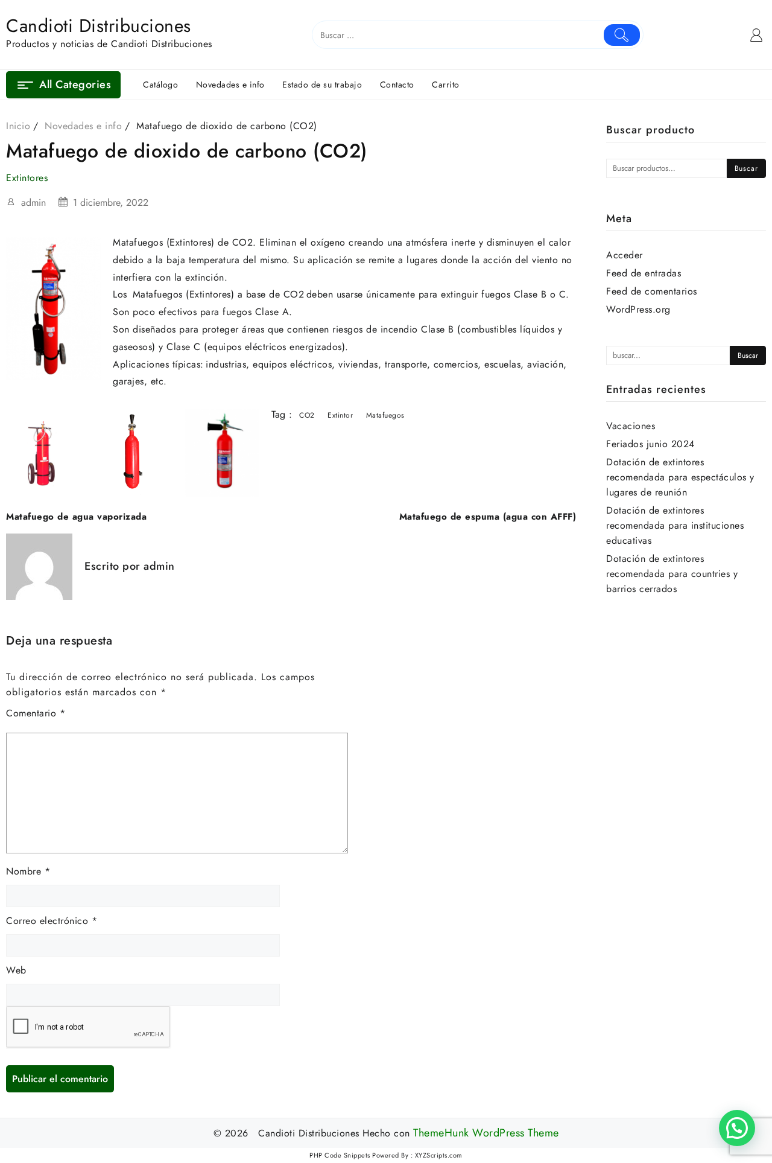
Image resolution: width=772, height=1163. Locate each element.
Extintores (27, 178)
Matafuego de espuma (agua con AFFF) (488, 516)
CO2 (307, 415)
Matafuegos (385, 415)
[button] (737, 1128)
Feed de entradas (643, 273)
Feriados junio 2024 (650, 444)
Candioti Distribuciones (98, 26)
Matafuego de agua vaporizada (76, 516)
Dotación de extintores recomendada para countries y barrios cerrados (672, 574)
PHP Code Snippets (339, 1155)
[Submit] (622, 35)
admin (33, 202)
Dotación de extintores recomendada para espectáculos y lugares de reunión (680, 477)
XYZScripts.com (439, 1155)
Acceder (624, 255)
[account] (757, 35)
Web (16, 970)
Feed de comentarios (651, 291)
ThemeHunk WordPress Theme (486, 1133)
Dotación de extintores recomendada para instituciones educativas (675, 525)
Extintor (340, 415)
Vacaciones (630, 426)
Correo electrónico (51, 921)
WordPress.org (638, 309)
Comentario (35, 713)
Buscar (746, 168)
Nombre (28, 871)
